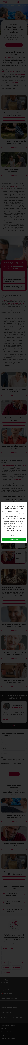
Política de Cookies (16, 530)
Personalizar (14, 535)
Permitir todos (14, 539)
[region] (14, 522)
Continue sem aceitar (20, 500)
